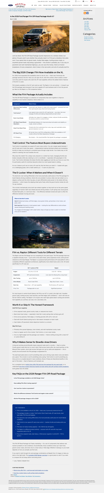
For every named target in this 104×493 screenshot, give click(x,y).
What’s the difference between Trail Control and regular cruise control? (33, 393)
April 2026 (86, 26)
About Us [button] (93, 5)
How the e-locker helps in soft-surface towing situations (29, 473)
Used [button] (39, 5)
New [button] (35, 5)
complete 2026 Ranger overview (37, 455)
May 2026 (86, 25)
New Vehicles (29, 476)
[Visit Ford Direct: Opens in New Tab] (58, 489)
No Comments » (37, 476)
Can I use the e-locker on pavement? (24, 388)
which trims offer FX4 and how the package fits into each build (44, 364)
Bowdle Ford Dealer (20, 476)
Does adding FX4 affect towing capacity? (25, 383)
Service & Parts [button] (77, 5)
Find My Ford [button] (47, 5)
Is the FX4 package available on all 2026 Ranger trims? (29, 378)
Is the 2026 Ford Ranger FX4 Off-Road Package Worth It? (32, 16)
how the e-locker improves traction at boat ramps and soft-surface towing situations (44, 366)
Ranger (15, 474)
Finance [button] (86, 5)
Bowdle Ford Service (88, 38)
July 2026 (86, 21)
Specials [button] (55, 5)
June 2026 (86, 23)
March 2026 (86, 28)
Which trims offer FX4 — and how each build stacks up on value (31, 470)
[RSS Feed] (85, 13)
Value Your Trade (65, 5)
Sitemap (24, 487)
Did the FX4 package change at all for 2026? (26, 398)
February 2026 (87, 29)
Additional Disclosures (34, 487)
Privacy (27, 487)
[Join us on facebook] (87, 13)
